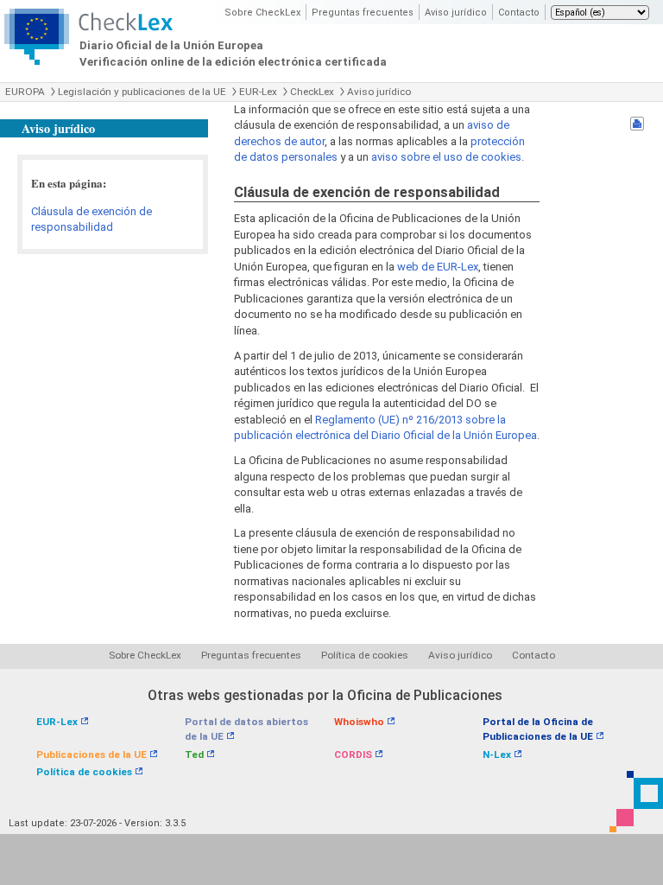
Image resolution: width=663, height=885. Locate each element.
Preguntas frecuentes (363, 12)
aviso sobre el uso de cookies (446, 156)
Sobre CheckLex (262, 12)
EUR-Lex (258, 92)
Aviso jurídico (456, 12)
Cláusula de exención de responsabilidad (91, 219)
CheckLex (312, 92)
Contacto (519, 12)
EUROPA (25, 92)
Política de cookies (364, 655)
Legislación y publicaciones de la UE (142, 92)
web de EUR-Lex (437, 266)
